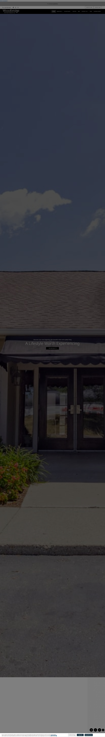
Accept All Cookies (88, 734)
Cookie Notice (53, 735)
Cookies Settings (72, 734)
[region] (52, 735)
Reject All (80, 734)
